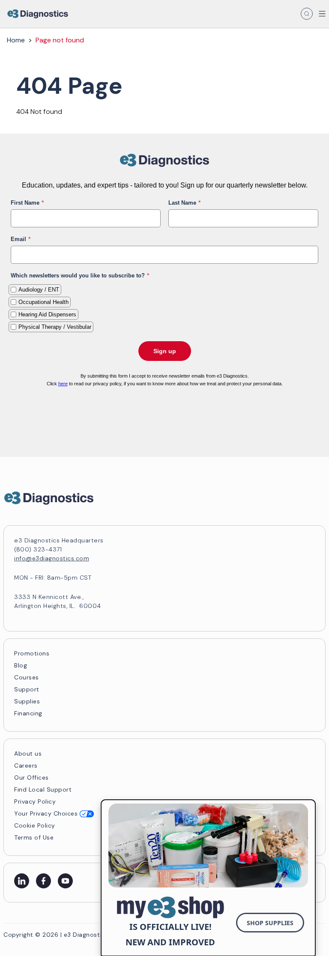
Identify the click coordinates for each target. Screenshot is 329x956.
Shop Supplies (270, 923)
